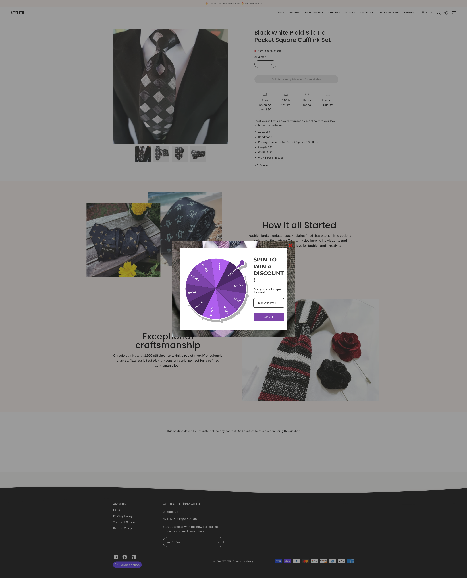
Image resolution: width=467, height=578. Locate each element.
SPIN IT (268, 316)
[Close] (290, 245)
